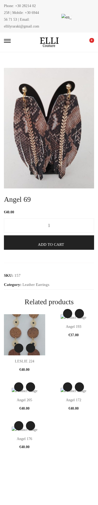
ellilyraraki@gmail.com (21, 26)
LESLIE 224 (24, 361)
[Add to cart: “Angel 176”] (30, 425)
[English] (65, 17)
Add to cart (51, 244)
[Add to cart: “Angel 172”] (79, 387)
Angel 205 (24, 400)
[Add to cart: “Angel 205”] (30, 387)
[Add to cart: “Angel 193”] (79, 313)
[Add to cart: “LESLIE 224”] (30, 348)
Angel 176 (24, 439)
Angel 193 (73, 327)
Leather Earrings (35, 285)
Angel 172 (73, 400)
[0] (88, 42)
